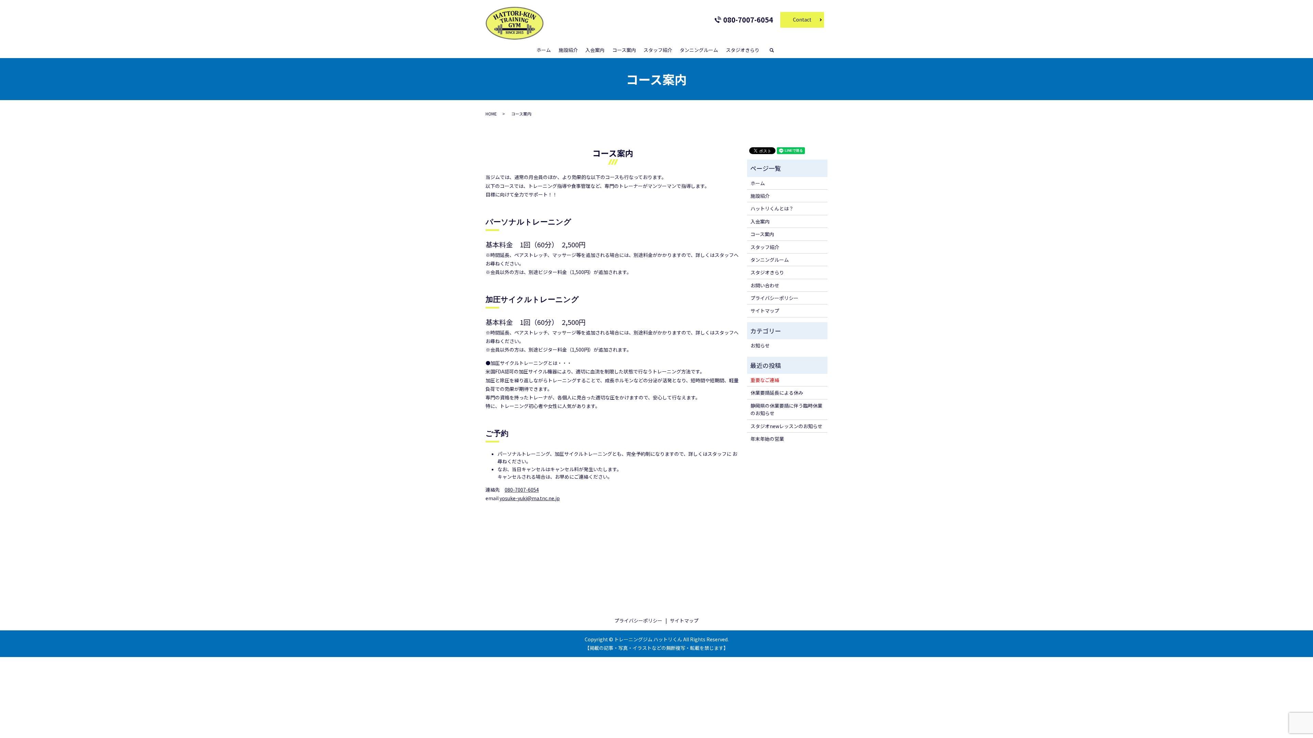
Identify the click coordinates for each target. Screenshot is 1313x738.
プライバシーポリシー (774, 298)
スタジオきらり (742, 49)
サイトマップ (765, 310)
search (775, 50)
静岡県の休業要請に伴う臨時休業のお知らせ (786, 409)
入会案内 (595, 49)
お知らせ (760, 345)
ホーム (543, 49)
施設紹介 (568, 49)
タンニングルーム (699, 49)
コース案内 (624, 49)
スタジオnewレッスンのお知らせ (786, 426)
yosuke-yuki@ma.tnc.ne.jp (530, 498)
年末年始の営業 (767, 438)
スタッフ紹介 (658, 49)
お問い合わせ (765, 285)
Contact (802, 19)
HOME (491, 114)
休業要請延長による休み (777, 392)
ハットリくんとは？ (772, 208)
